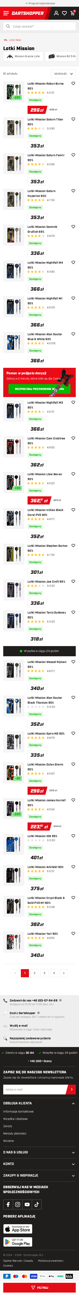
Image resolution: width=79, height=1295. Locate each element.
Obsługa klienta (17, 1103)
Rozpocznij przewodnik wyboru (39, 389)
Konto (8, 1164)
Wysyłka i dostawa (15, 1119)
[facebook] (8, 1204)
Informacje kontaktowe (18, 1111)
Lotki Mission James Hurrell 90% (47, 803)
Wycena (8, 1141)
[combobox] (42, 26)
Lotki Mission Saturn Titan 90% (45, 122)
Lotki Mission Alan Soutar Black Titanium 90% (45, 700)
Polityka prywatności (50, 1260)
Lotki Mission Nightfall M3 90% (45, 405)
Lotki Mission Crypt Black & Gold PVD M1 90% (46, 900)
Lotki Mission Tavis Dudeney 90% (47, 615)
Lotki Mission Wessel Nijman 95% (47, 664)
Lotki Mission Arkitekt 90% (46, 867)
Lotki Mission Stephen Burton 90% (47, 548)
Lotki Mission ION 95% (42, 836)
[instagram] (17, 1204)
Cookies (8, 1265)
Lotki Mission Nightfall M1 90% (45, 301)
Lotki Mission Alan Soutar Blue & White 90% (45, 337)
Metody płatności (14, 1133)
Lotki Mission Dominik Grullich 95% (42, 229)
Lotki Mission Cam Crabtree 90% (46, 441)
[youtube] (27, 1204)
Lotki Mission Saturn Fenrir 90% (46, 158)
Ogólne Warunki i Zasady (18, 1260)
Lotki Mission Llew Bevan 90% (45, 477)
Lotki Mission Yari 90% (43, 934)
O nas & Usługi (15, 1152)
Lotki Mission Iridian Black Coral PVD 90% (45, 512)
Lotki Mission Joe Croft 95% (46, 582)
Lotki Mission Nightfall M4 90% (45, 265)
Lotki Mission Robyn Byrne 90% (46, 86)
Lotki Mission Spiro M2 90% (46, 734)
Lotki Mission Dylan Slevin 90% (45, 767)
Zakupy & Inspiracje (20, 1176)
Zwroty (7, 1126)
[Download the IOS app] (17, 1229)
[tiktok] (37, 1204)
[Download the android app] (17, 1242)
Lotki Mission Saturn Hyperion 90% (42, 193)
